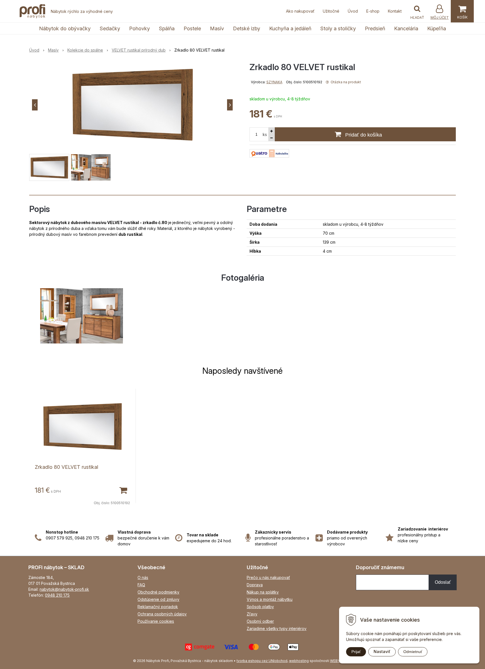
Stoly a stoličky (338, 28)
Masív (217, 28)
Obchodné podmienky (158, 592)
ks (265, 134)
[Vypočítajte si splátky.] (269, 153)
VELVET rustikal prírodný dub (139, 50)
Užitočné (331, 11)
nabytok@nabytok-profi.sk (64, 589)
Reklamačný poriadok (158, 606)
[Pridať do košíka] (123, 490)
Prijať (356, 651)
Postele (192, 28)
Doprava (255, 584)
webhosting (299, 661)
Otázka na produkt (345, 82)
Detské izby (246, 28)
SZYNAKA (274, 82)
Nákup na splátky (263, 592)
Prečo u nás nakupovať (268, 577)
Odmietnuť (412, 651)
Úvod (353, 11)
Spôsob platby (260, 606)
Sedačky (110, 28)
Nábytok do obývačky (65, 28)
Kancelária (406, 28)
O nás (143, 577)
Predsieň (375, 28)
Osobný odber (260, 621)
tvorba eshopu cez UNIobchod (262, 661)
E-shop (372, 11)
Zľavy (252, 614)
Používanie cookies (156, 621)
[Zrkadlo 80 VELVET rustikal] (132, 105)
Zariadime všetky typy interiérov (276, 628)
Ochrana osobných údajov (162, 614)
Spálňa (167, 28)
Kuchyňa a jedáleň (290, 28)
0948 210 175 (57, 595)
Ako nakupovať (300, 11)
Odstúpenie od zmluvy (158, 599)
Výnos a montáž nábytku (269, 599)
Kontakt (395, 11)
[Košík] (462, 11)
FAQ (141, 584)
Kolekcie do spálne (85, 50)
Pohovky (139, 28)
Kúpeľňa (436, 28)
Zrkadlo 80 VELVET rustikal (66, 467)
